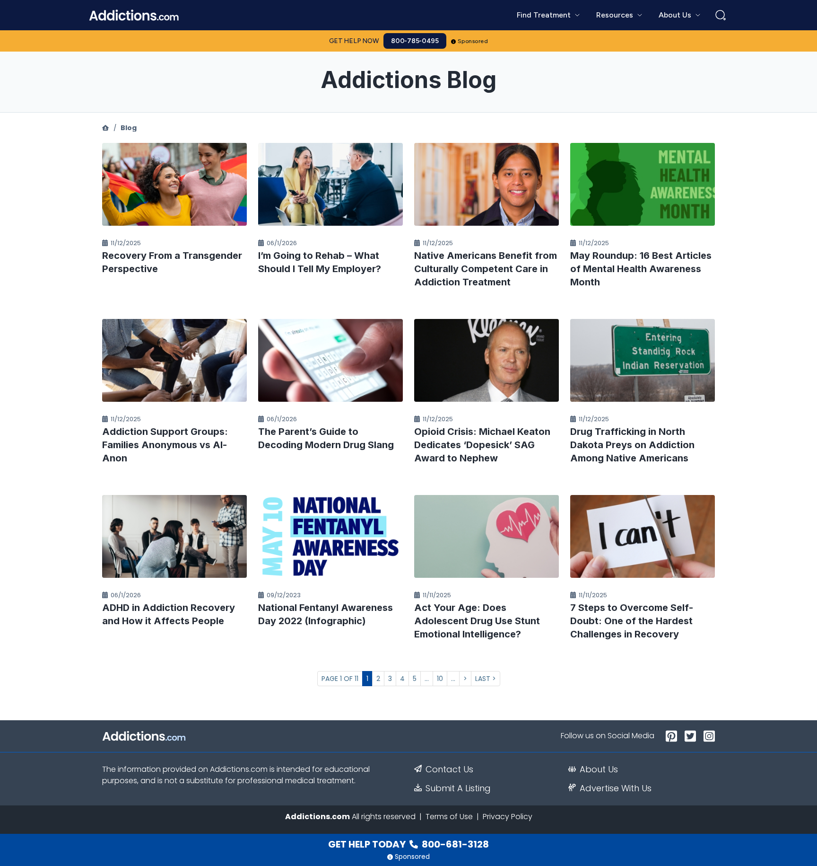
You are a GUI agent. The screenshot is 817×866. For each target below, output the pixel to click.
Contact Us (449, 769)
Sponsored (473, 41)
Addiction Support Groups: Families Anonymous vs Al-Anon (165, 445)
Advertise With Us (616, 788)
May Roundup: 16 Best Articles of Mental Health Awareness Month (641, 269)
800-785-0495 (415, 41)
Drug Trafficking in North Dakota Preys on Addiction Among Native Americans (632, 445)
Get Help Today (408, 844)
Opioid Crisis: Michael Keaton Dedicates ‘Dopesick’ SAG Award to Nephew (482, 445)
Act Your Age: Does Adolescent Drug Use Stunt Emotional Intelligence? (477, 621)
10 (440, 678)
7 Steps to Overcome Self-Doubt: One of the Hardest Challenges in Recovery (631, 621)
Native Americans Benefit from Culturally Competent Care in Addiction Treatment (485, 269)
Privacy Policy (507, 816)
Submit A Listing (458, 788)
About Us (599, 769)
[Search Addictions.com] (720, 15)
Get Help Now (354, 41)
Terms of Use (449, 816)
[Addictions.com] (105, 128)
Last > (485, 678)
